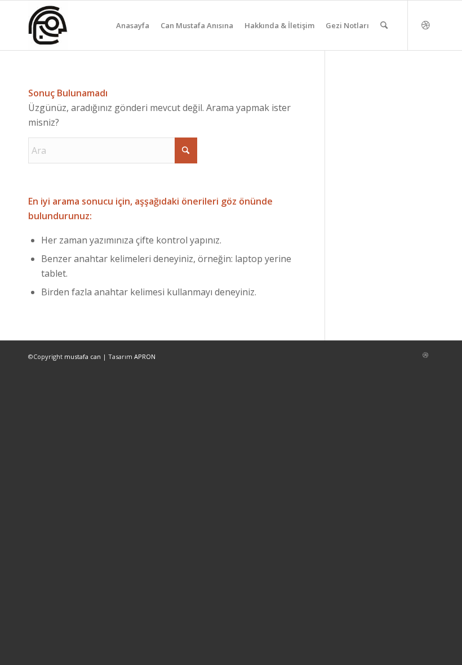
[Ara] (384, 25)
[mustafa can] (48, 25)
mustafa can (82, 356)
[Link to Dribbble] (425, 24)
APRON (145, 356)
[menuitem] (132, 25)
